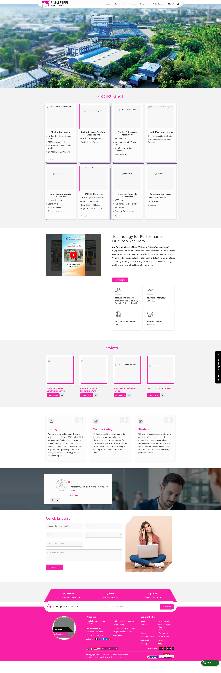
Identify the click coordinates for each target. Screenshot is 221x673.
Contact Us (162, 640)
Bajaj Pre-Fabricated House (123, 632)
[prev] (52, 500)
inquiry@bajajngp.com (152, 597)
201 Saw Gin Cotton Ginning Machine (59, 147)
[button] (110, 597)
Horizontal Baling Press (91, 138)
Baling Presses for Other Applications (93, 133)
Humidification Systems (160, 132)
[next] (57, 500)
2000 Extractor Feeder (57, 142)
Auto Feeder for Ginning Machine (125, 149)
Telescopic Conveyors (157, 197)
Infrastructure (163, 633)
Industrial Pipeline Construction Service (56, 389)
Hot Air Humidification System (160, 136)
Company (118, 4)
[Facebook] (103, 639)
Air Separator (120, 138)
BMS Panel (119, 207)
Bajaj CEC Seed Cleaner (91, 205)
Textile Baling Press (89, 142)
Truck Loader (153, 201)
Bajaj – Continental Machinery (124, 621)
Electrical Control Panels (125, 211)
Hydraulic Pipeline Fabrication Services (164, 627)
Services (143, 4)
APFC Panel (119, 200)
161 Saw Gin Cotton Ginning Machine (59, 137)
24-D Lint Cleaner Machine (59, 152)
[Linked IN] (106, 639)
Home (107, 4)
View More (62, 395)
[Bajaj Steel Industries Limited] (55, 3)
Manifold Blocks (54, 207)
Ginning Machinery (60, 132)
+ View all (49, 159)
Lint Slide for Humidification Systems (160, 140)
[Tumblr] (100, 639)
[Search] (177, 3)
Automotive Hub (55, 200)
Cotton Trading (118, 625)
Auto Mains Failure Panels (126, 204)
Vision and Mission (147, 637)
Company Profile (164, 621)
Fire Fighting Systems (95, 635)
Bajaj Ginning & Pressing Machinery (96, 622)
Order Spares (158, 4)
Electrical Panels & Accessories (127, 195)
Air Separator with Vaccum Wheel (126, 143)
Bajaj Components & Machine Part (60, 195)
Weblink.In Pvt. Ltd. (113, 657)
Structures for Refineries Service (125, 389)
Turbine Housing (55, 211)
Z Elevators (152, 205)
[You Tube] (109, 639)
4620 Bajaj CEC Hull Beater (92, 197)
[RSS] (160, 644)
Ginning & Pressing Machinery (127, 133)
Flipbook (144, 633)
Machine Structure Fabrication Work (88, 389)
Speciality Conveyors (160, 193)
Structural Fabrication (95, 632)
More (170, 4)
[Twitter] (96, 639)
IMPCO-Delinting (94, 193)
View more (120, 280)
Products (131, 4)
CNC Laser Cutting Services (159, 388)
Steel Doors (117, 635)
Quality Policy (146, 640)
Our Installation (163, 637)
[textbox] (64, 526)
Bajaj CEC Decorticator (90, 201)
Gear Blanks (53, 204)
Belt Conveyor (120, 154)
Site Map (144, 644)
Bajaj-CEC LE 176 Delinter (92, 208)
